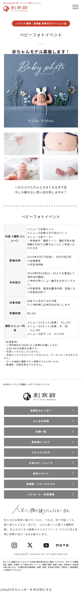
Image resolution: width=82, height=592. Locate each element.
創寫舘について (41, 442)
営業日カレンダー (41, 410)
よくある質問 (41, 421)
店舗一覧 (41, 431)
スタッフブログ (41, 452)
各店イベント (41, 473)
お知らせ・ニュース (41, 463)
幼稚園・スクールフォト (41, 483)
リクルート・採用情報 (41, 494)
